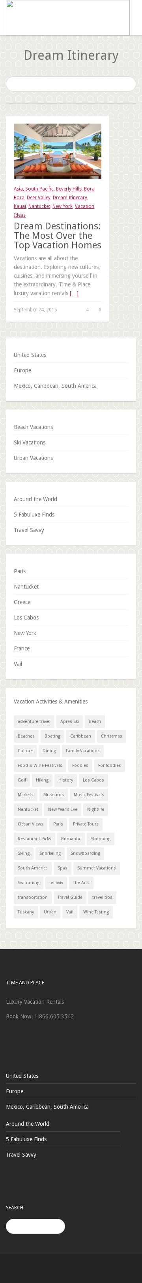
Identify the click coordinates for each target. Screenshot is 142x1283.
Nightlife (95, 809)
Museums (53, 794)
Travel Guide (70, 897)
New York (62, 206)
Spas (62, 868)
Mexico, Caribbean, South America (55, 386)
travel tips (102, 897)
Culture (25, 750)
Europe (22, 370)
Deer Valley (38, 197)
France (22, 648)
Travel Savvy (29, 530)
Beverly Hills (69, 189)
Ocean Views (30, 824)
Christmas (111, 736)
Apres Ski (69, 721)
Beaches (26, 736)
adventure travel (34, 721)
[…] (74, 293)
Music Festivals (89, 794)
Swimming (28, 882)
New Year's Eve (62, 809)
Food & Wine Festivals (40, 765)
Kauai (20, 206)
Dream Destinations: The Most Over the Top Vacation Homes (57, 236)
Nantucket (39, 206)
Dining (49, 750)
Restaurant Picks (34, 838)
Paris (20, 571)
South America (33, 868)
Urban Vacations (33, 458)
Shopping (100, 838)
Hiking (42, 780)
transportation (33, 897)
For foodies (109, 765)
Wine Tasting (96, 912)
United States (30, 355)
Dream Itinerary (70, 197)
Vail (18, 664)
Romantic (71, 838)
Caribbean (80, 736)
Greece (22, 602)
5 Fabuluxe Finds (34, 514)
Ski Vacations (29, 442)
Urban (50, 912)
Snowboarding (85, 853)
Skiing (24, 853)
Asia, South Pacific (34, 189)
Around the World (35, 499)
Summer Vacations (96, 868)
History (65, 780)
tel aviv (56, 882)
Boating (52, 736)
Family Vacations (83, 750)
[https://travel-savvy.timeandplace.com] (68, 17)
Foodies (80, 765)
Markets (26, 794)
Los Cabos (26, 617)
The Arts (81, 882)
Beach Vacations (33, 427)
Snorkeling (50, 853)
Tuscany (26, 912)
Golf (22, 780)
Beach (95, 721)
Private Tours (86, 824)
